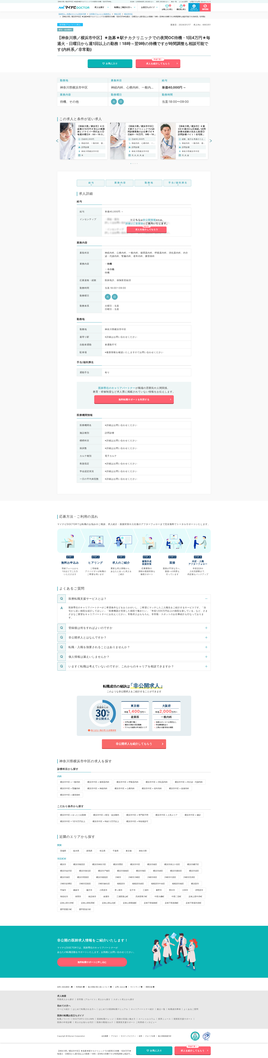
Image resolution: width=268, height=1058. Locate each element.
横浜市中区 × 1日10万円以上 (72, 821)
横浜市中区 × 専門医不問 (137, 815)
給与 (91, 182)
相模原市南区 (178, 883)
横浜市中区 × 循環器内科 (98, 782)
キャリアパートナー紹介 (142, 1009)
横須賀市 (195, 883)
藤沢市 (89, 890)
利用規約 (79, 987)
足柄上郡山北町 (109, 903)
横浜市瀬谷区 (176, 871)
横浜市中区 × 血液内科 (179, 788)
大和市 (185, 890)
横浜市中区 (128, 14)
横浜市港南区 (123, 871)
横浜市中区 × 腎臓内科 (70, 788)
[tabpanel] (83, 141)
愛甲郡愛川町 (66, 909)
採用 (140, 1036)
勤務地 (149, 182)
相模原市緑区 (138, 883)
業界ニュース (164, 1019)
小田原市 (103, 890)
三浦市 (146, 890)
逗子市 (133, 890)
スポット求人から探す (123, 999)
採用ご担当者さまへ (162, 1)
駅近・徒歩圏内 (65, 29)
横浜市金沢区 (66, 871)
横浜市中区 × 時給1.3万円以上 (106, 821)
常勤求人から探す (65, 999)
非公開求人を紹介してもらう (134, 743)
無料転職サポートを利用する (134, 399)
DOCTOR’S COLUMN (83, 1019)
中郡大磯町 (159, 896)
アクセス (114, 1036)
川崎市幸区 (152, 877)
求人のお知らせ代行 (84, 1022)
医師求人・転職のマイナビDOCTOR (72, 14)
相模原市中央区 (158, 883)
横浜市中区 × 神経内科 (97, 788)
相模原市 (121, 883)
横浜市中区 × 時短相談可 (137, 821)
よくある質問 (183, 1)
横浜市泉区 (65, 877)
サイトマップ (135, 987)
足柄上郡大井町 (67, 903)
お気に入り (112, 63)
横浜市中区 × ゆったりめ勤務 (73, 815)
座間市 (78, 896)
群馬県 (89, 851)
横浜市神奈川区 (99, 864)
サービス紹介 (63, 1009)
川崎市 (118, 877)
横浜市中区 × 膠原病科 (70, 795)
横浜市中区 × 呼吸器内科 (127, 782)
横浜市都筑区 (102, 877)
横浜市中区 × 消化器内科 (157, 782)
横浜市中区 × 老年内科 (152, 788)
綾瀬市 (106, 896)
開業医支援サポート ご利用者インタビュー (136, 1022)
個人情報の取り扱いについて (99, 987)
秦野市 (159, 890)
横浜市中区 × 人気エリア (166, 815)
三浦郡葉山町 (122, 896)
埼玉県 (102, 851)
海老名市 (64, 896)
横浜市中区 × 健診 (193, 815)
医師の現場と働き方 (126, 1019)
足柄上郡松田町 (88, 903)
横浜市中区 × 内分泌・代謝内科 (189, 782)
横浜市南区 (152, 864)
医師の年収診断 (64, 1022)
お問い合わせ (120, 987)
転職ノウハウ (63, 1019)
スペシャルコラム (146, 1019)
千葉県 (116, 851)
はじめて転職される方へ (84, 1009)
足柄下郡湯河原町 (193, 903)
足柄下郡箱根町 (151, 903)
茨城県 (63, 851)
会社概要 (104, 1036)
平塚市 (63, 890)
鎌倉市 (76, 890)
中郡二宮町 (176, 896)
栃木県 (76, 851)
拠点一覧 (174, 1)
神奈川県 (117, 14)
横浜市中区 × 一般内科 (70, 782)
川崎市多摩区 (66, 883)
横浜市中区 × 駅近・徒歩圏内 (106, 815)
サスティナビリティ (128, 1036)
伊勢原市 (199, 890)
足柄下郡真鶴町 (172, 903)
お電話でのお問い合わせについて (200, 1)
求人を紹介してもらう (158, 63)
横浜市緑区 (158, 871)
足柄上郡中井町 (195, 896)
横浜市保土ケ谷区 (172, 864)
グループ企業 (150, 1036)
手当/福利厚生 (178, 182)
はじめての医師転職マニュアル (113, 1009)
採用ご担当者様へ (64, 987)
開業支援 (149, 987)
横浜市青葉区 (83, 877)
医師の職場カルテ (105, 1022)
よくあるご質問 (191, 1009)
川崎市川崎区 (134, 877)
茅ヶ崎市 (118, 890)
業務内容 (120, 182)
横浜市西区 (118, 864)
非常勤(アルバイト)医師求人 (100, 14)
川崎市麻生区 (104, 883)
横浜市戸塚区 (104, 871)
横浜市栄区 (194, 871)
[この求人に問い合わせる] (146, 226)
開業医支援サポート (183, 1019)
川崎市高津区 (189, 877)
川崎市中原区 (170, 877)
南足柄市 (92, 896)
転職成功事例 (174, 1009)
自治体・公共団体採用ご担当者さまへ (142, 1)
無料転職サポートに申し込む (92, 962)
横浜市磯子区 (193, 864)
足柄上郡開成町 (130, 903)
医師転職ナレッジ (105, 1019)
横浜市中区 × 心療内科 (125, 788)
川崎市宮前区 (85, 883)
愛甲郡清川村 (85, 909)
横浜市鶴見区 (79, 864)
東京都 (129, 851)
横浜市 (63, 864)
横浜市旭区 (141, 871)
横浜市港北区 (85, 871)
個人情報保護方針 (164, 1036)
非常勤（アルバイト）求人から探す (93, 999)
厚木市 (172, 890)
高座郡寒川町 (141, 896)
